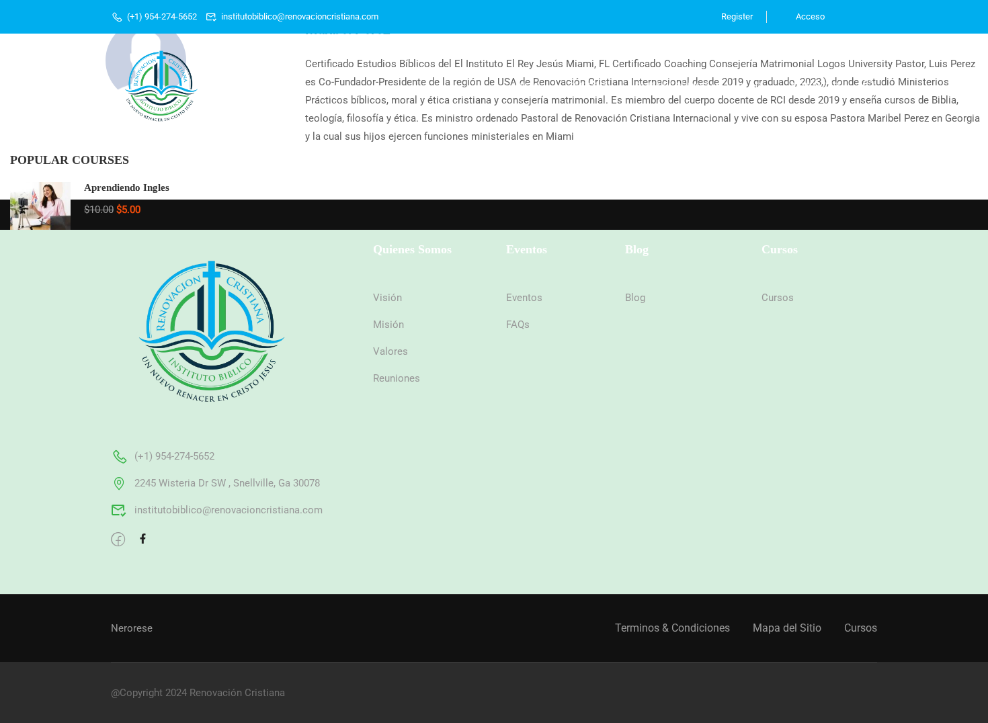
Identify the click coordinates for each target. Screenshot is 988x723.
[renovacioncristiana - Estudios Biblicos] (161, 86)
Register (737, 16)
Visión (387, 298)
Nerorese (132, 628)
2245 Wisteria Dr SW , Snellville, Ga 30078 (227, 483)
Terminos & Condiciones (672, 628)
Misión (388, 324)
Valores (390, 351)
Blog (749, 86)
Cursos (588, 86)
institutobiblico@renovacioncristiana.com (299, 16)
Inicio (526, 86)
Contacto (816, 86)
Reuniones (396, 378)
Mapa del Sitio (787, 628)
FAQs (518, 324)
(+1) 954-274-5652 (162, 16)
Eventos (524, 298)
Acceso (809, 16)
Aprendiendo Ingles (126, 187)
